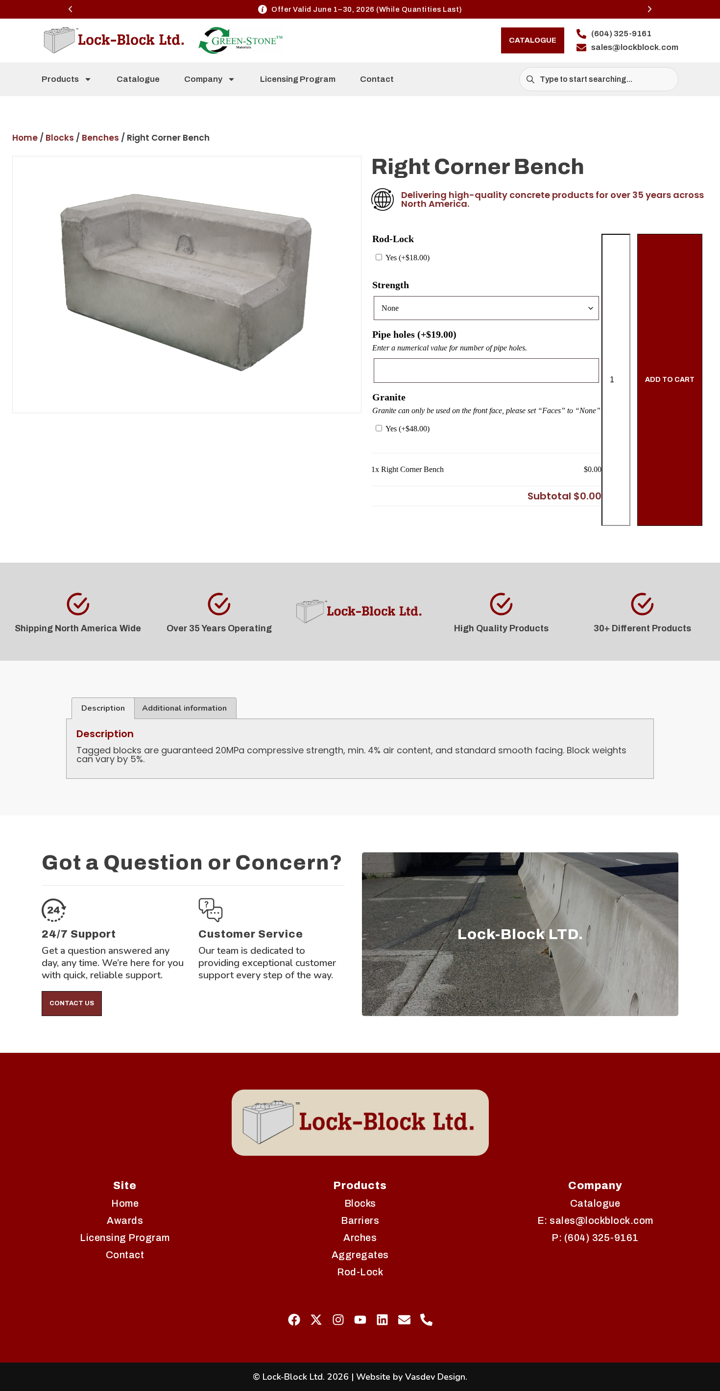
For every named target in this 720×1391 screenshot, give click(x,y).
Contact (377, 79)
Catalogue (138, 79)
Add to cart (670, 379)
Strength (390, 285)
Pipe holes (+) (414, 334)
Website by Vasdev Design (410, 1377)
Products (60, 79)
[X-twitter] (316, 1320)
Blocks (60, 138)
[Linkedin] (382, 1320)
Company (203, 79)
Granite (389, 397)
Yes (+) (407, 257)
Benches (100, 138)
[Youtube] (360, 1320)
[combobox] (598, 79)
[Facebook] (294, 1320)
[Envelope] (404, 1320)
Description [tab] (103, 708)
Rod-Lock (393, 239)
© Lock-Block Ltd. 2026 (301, 1377)
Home (25, 138)
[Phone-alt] (426, 1320)
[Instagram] (338, 1320)
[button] (70, 9)
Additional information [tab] (184, 708)
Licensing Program (298, 79)
